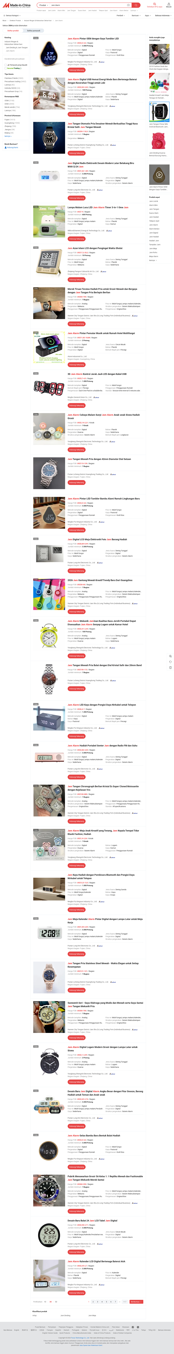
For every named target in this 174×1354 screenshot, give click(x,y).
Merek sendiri (12, 107)
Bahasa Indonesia (164, 1330)
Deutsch (66, 1330)
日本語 (41, 1330)
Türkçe (143, 1330)
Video (36, 38)
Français (50, 1330)
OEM (9, 104)
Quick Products (64, 1333)
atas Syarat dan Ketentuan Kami (91, 1345)
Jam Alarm (113, 10)
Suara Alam (82, 10)
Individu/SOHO (12, 88)
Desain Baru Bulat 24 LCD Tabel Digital (92, 1220)
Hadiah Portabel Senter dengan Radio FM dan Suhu (102, 745)
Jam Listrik (52, 10)
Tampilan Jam (154, 244)
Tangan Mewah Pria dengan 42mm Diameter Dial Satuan (99, 459)
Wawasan (125, 1327)
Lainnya (10, 85)
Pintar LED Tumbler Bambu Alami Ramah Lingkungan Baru (104, 498)
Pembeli (120, 15)
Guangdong (12, 123)
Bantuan (135, 15)
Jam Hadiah (92, 10)
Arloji (34, 1315)
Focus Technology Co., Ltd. (80, 1338)
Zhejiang (10, 126)
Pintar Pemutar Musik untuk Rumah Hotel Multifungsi (101, 333)
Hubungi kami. (12, 147)
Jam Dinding (65, 1315)
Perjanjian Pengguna (66, 1327)
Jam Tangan (71, 10)
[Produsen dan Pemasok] (16, 5)
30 (51, 1302)
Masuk (168, 6)
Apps (147, 15)
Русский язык (94, 1330)
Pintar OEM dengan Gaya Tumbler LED (93, 38)
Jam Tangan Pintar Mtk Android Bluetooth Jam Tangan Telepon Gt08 (158, 127)
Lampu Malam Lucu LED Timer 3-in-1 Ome (98, 207)
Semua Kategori (12, 15)
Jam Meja (92, 1315)
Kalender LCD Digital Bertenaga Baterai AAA (96, 1261)
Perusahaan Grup (13, 91)
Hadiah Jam (154, 240)
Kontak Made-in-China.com (100, 1327)
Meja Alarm (153, 256)
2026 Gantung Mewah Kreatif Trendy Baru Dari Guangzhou (100, 580)
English (16, 1330)
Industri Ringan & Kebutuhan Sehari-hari (13, 42)
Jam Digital (153, 232)
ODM (9, 100)
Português (75, 1330)
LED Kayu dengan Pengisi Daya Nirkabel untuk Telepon (102, 704)
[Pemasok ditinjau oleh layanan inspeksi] (16, 65)
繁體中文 (34, 1330)
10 (45, 1301)
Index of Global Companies (122, 1333)
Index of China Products (102, 1333)
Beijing (9, 133)
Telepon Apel (103, 10)
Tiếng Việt (152, 1330)
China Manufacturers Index (82, 1333)
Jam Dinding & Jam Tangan (17, 47)
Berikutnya (135, 1301)
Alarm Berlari (123, 10)
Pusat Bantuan (40, 1327)
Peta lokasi (116, 1327)
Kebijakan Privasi (82, 1327)
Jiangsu (10, 129)
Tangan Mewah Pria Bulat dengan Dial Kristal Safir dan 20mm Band (105, 665)
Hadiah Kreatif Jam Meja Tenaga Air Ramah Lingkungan (159, 98)
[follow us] (138, 1327)
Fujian (10, 119)
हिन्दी (128, 1330)
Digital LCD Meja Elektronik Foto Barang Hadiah (97, 539)
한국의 (104, 1330)
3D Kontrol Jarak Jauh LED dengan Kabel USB (97, 374)
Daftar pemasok (33, 31)
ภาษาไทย (135, 1330)
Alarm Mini (61, 10)
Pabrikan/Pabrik (14, 78)
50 (56, 1301)
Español (58, 1330)
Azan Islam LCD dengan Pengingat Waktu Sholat (95, 248)
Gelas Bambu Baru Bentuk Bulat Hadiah (94, 1135)
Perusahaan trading (15, 81)
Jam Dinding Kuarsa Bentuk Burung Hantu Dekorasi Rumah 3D (157, 155)
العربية (111, 1330)
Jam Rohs (153, 252)
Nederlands (120, 1330)
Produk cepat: (41, 10)
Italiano (84, 1330)
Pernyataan (52, 1327)
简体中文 (25, 1330)
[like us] (133, 1327)
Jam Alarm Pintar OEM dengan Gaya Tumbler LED (158, 189)
